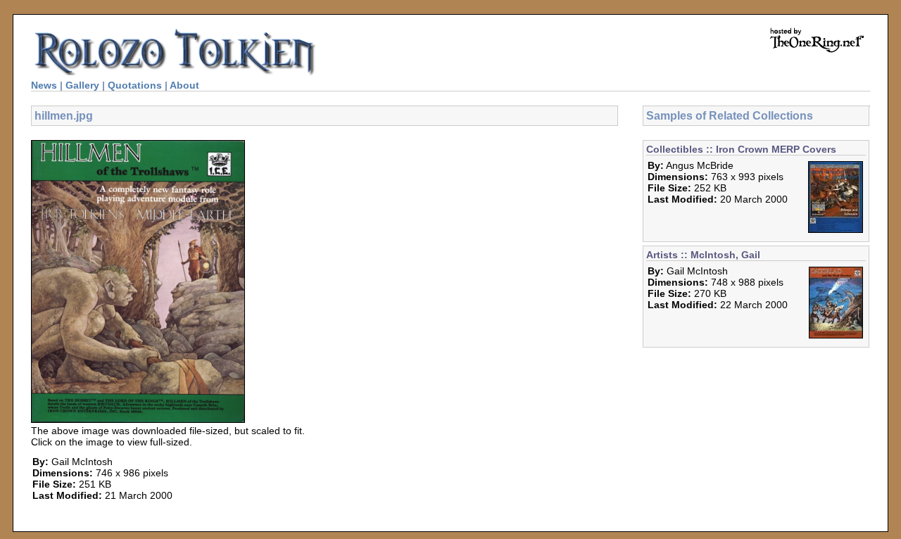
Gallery (82, 85)
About (184, 85)
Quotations (135, 85)
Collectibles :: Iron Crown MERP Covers (741, 149)
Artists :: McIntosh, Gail (703, 254)
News (44, 85)
